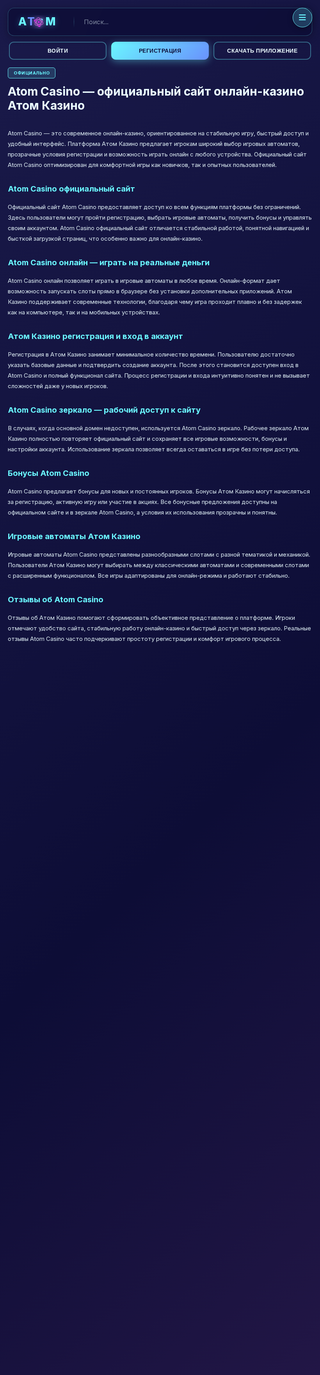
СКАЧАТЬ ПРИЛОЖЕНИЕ (262, 51)
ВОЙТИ (58, 51)
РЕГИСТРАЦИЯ (160, 51)
